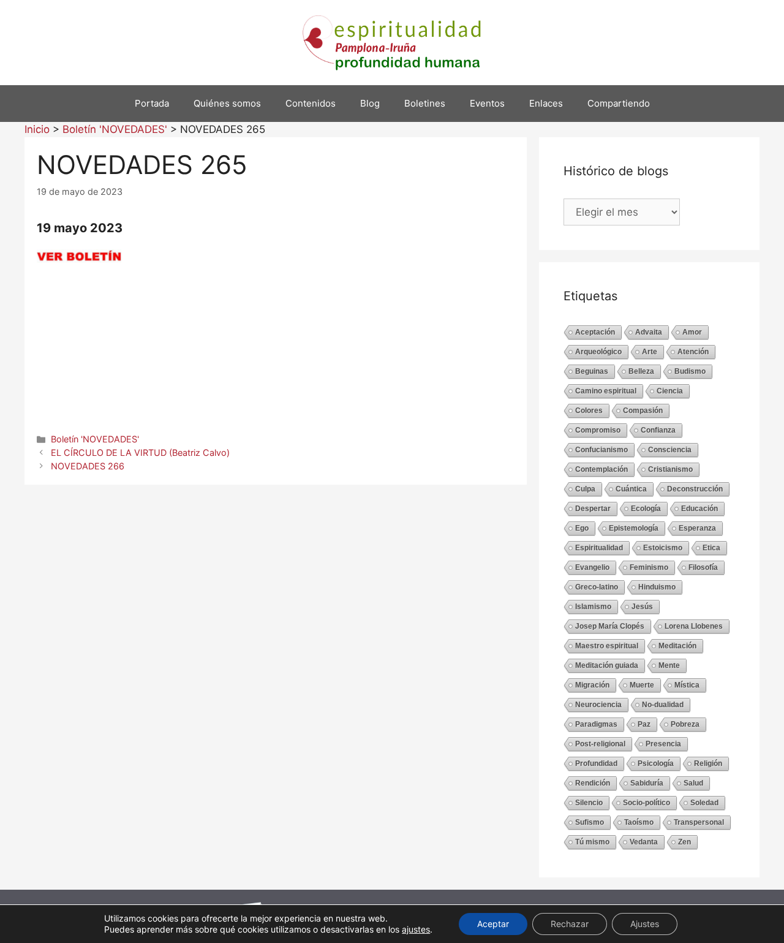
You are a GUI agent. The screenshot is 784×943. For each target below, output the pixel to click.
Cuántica (631, 489)
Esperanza (697, 528)
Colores (589, 410)
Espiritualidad (599, 547)
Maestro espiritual (606, 646)
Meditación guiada (606, 665)
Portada (152, 103)
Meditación (677, 646)
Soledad (704, 802)
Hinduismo (657, 587)
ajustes (416, 929)
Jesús (642, 606)
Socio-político (646, 802)
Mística (686, 685)
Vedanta (644, 842)
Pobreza (685, 724)
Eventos (487, 103)
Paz (644, 724)
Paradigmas (596, 724)
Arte (649, 351)
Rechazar (570, 923)
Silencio (589, 802)
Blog (370, 103)
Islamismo (593, 606)
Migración (592, 685)
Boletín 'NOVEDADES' (95, 439)
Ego (582, 528)
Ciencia (670, 391)
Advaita (648, 332)
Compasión (643, 410)
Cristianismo (670, 469)
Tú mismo (592, 842)
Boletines (424, 103)
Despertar (593, 508)
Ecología (646, 508)
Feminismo (649, 567)
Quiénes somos (227, 103)
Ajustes (644, 923)
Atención (693, 351)
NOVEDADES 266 (87, 466)
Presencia (663, 744)
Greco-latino (596, 587)
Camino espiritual (605, 391)
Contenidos (310, 103)
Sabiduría (646, 783)
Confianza (658, 430)
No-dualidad (663, 704)
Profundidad (596, 763)
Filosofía (703, 567)
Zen (684, 842)
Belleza (641, 371)
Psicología (656, 763)
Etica (711, 547)
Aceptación (595, 332)
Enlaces (546, 103)
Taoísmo (639, 822)
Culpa (585, 489)
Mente (669, 665)
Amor (692, 332)
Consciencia (670, 449)
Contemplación (601, 469)
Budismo (690, 371)
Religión (708, 763)
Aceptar (493, 923)
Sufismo (589, 822)
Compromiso (597, 430)
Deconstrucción (695, 489)
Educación (699, 508)
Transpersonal (699, 822)
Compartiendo (618, 103)
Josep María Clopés (609, 626)
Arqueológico (598, 351)
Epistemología (633, 528)
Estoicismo (662, 547)
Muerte (642, 685)
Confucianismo (601, 449)
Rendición (592, 783)
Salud (693, 783)
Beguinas (591, 371)
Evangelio (592, 567)
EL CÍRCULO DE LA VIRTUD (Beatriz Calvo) (140, 452)
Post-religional (600, 744)
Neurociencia (598, 704)
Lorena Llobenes (694, 626)
